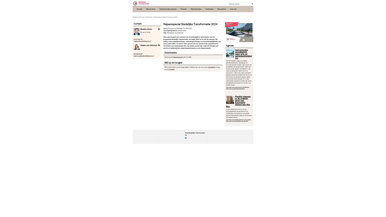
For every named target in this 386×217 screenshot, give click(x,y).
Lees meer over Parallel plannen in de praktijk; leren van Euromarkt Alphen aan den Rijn (238, 120)
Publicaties (209, 9)
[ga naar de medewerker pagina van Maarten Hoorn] (137, 31)
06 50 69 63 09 (138, 54)
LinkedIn (172, 69)
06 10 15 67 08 (138, 39)
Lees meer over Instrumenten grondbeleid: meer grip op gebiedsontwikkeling (237, 87)
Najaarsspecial (178, 57)
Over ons (233, 9)
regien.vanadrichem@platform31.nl (144, 56)
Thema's (184, 9)
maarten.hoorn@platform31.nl (142, 41)
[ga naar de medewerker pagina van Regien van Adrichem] (137, 47)
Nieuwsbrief (221, 9)
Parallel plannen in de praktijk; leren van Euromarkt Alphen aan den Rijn (238, 101)
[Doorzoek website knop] (252, 4)
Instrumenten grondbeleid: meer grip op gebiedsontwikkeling (243, 53)
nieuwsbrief (211, 67)
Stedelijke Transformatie (139, 17)
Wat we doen (150, 9)
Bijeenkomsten (196, 9)
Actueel (139, 9)
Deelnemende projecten (168, 9)
